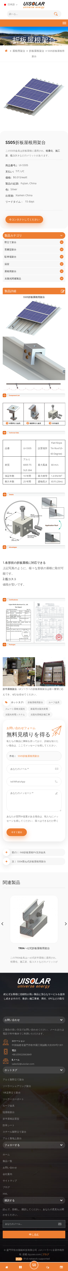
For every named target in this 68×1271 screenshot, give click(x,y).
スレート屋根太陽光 (15, 708)
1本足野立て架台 (11, 1092)
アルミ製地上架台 (12, 1138)
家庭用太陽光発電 (39, 708)
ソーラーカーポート (13, 1099)
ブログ (6, 1187)
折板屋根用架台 (35, 702)
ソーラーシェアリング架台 (17, 1086)
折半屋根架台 (10, 689)
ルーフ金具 (54, 702)
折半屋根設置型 (11, 1118)
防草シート (9, 1125)
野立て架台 (10, 242)
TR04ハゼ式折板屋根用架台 (34, 948)
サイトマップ (10, 1180)
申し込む (34, 1234)
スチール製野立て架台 (14, 1131)
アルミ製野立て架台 (13, 1079)
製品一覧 (7, 1161)
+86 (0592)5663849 (22, 1054)
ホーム (6, 1154)
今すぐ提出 (16, 832)
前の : (15, 852)
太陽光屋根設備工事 (40, 714)
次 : (14, 861)
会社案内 (7, 1174)
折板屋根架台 (36, 50)
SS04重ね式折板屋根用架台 (31, 861)
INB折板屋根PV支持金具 (33, 852)
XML (5, 1193)
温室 (7, 264)
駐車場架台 (10, 256)
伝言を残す (34, 1265)
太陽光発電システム (15, 714)
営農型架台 (10, 249)
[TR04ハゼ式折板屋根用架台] (34, 919)
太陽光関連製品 (13, 278)
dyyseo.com (34, 1254)
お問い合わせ (10, 1167)
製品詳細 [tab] (10, 291)
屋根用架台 (19, 50)
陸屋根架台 (9, 1112)
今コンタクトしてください (24, 219)
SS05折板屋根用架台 (28, 756)
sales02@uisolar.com (23, 1063)
